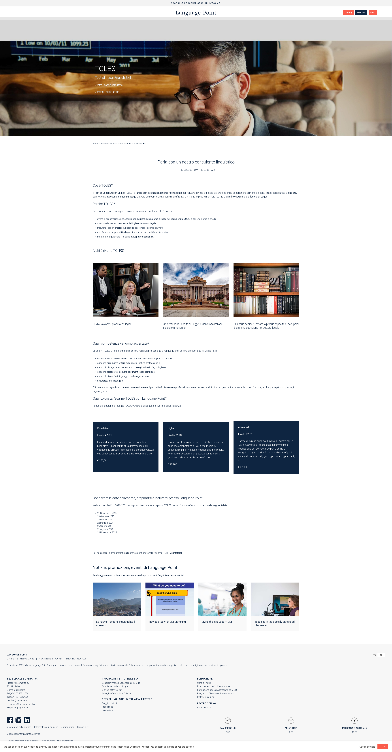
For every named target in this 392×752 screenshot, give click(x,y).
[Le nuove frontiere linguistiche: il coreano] (117, 607)
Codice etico (67, 727)
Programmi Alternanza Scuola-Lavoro (215, 693)
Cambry (348, 12)
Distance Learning (205, 697)
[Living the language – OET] (222, 607)
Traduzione (107, 707)
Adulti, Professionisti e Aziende (116, 693)
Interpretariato (108, 710)
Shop (372, 12)
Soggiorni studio (110, 703)
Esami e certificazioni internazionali (214, 686)
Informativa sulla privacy (19, 727)
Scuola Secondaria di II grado (116, 686)
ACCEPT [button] (382, 747)
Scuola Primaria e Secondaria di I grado (121, 683)
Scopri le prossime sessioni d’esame (196, 3)
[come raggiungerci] (16, 690)
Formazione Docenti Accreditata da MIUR (217, 690)
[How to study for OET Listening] (169, 607)
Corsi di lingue (204, 683)
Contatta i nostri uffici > (107, 91)
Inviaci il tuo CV (204, 707)
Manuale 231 (83, 727)
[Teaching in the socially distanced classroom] (275, 607)
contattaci (176, 552)
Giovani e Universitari (112, 690)
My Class (361, 12)
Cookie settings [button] (367, 746)
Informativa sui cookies (46, 727)
